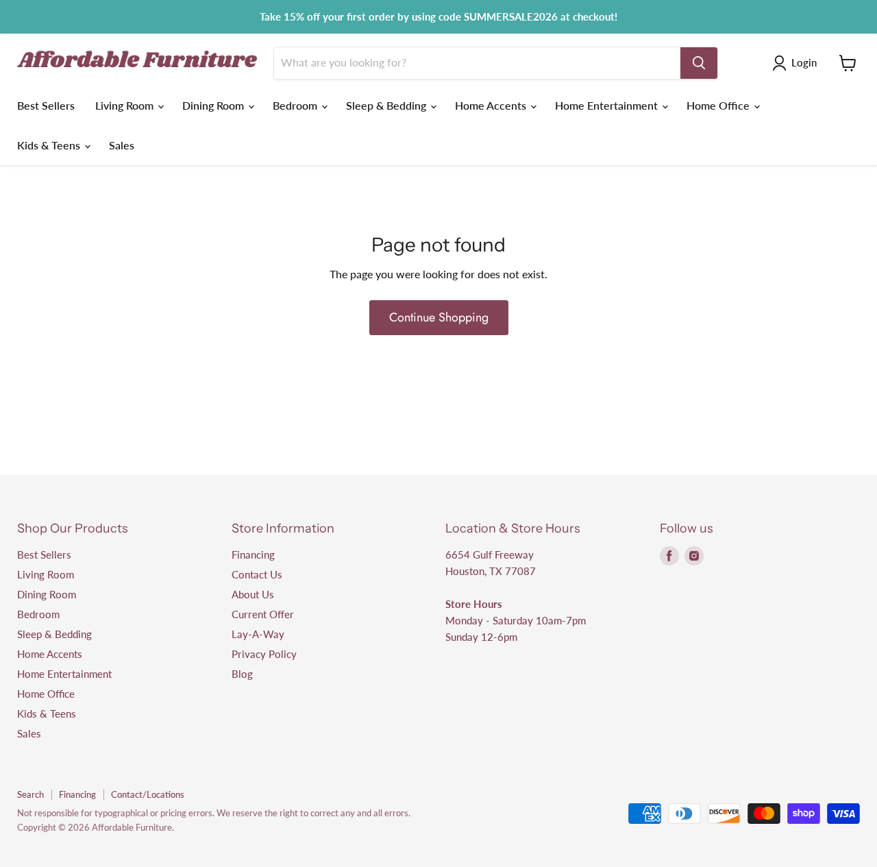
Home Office (719, 105)
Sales (121, 144)
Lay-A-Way (258, 634)
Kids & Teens (50, 144)
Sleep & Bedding (387, 105)
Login (804, 62)
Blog (242, 674)
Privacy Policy (264, 654)
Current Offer (263, 614)
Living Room (125, 105)
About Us (253, 594)
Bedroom (296, 105)
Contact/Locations (147, 794)
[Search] (698, 63)
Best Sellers (46, 105)
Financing (253, 554)
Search (30, 794)
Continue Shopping (439, 317)
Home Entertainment (607, 105)
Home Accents (492, 105)
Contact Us (257, 574)
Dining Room (214, 105)
